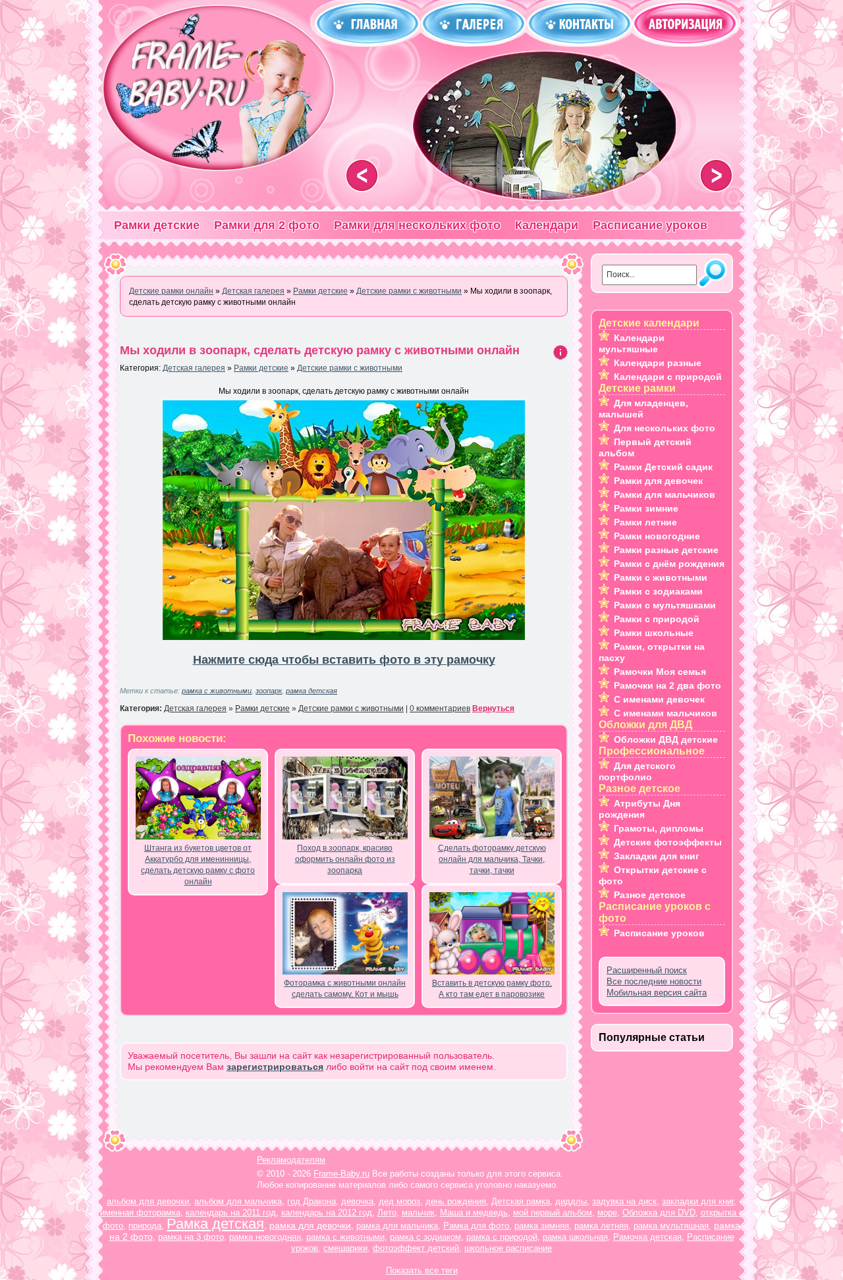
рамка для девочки (310, 1225)
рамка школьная (575, 1237)
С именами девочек (659, 699)
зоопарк (269, 691)
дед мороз (399, 1201)
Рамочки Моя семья (660, 671)
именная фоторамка (140, 1212)
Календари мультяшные (632, 343)
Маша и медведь (474, 1212)
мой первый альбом (552, 1212)
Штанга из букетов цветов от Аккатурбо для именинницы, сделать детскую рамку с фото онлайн (198, 864)
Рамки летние (645, 522)
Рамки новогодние (657, 536)
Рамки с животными (660, 577)
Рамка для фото (476, 1226)
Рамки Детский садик (663, 467)
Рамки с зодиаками (658, 591)
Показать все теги (422, 1270)
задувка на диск (624, 1201)
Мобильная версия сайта (657, 993)
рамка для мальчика (397, 1226)
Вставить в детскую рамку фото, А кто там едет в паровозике (492, 988)
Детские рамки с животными (349, 368)
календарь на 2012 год (326, 1212)
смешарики (345, 1248)
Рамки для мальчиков (664, 494)
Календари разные (657, 363)
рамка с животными (217, 691)
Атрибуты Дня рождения (639, 809)
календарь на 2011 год (231, 1212)
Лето (386, 1212)
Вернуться (493, 708)
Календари (546, 225)
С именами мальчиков (665, 713)
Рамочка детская (647, 1237)
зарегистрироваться (275, 1066)
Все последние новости (654, 981)
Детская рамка (520, 1201)
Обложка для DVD (658, 1212)
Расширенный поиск (647, 970)
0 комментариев (440, 708)
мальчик (418, 1212)
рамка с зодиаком (425, 1237)
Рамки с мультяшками (665, 605)
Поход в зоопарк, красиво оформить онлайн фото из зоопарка (345, 859)
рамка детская (311, 691)
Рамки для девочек (658, 480)
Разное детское (650, 895)
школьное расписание (508, 1248)
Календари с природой (668, 376)
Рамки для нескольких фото (417, 225)
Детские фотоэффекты (668, 842)
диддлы (571, 1201)
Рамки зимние (646, 508)
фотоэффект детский (416, 1248)
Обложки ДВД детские (666, 739)
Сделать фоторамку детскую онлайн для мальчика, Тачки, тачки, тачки (492, 859)
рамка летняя (601, 1226)
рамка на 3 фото (191, 1237)
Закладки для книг (656, 856)
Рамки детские (157, 225)
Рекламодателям (291, 1160)
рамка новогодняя (265, 1237)
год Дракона (311, 1201)
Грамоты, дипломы (658, 828)
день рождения (455, 1201)
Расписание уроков (650, 225)
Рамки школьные (653, 632)
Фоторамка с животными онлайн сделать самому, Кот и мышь (345, 988)
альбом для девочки (148, 1201)
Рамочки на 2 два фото (667, 685)
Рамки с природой (656, 619)
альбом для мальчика (238, 1201)
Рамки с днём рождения (669, 563)
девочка (357, 1201)
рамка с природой (501, 1237)
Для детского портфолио (637, 771)
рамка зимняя (541, 1226)
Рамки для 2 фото (266, 225)
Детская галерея (194, 368)
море (607, 1212)
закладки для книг (698, 1201)
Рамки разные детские (666, 550)
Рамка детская (215, 1223)
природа (144, 1226)
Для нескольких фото (664, 428)
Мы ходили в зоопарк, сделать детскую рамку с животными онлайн (320, 350)
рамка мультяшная (671, 1226)
